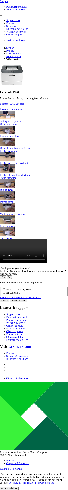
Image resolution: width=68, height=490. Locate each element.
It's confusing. (13, 292)
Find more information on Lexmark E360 (20, 297)
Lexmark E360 (13, 53)
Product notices (14, 334)
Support (10, 48)
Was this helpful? (8, 274)
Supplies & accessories (17, 356)
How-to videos (13, 56)
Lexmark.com (19, 346)
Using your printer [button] (9, 124)
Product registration (16, 320)
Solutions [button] (11, 26)
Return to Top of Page (11, 468)
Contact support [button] (14, 34)
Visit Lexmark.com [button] (15, 9)
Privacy (10, 460)
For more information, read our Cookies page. (32, 482)
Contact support (18, 300)
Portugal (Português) (16, 6)
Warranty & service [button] (16, 31)
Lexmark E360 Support (12, 103)
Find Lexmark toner (16, 328)
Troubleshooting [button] (8, 177)
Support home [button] (13, 20)
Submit (4, 300)
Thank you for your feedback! (15, 268)
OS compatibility (14, 337)
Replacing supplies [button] (9, 151)
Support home (13, 314)
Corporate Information (17, 463)
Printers (10, 50)
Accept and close (9, 488)
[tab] (34, 109)
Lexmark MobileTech (17, 340)
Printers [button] (10, 23)
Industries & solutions (17, 359)
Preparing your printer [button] (11, 109)
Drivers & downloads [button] (17, 29)
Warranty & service (16, 322)
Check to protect (14, 331)
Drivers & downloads (17, 317)
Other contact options (17, 378)
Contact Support (14, 325)
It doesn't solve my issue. (18, 289)
